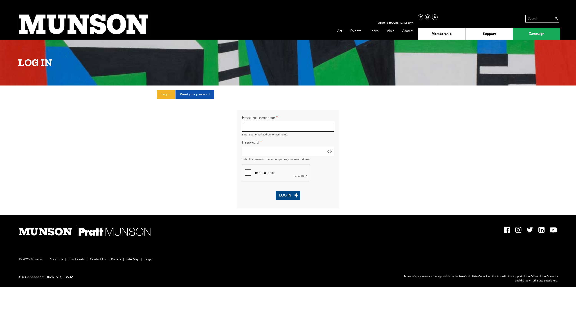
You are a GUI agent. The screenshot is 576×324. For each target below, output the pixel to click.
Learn (374, 30)
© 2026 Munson (30, 259)
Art (339, 30)
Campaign (536, 33)
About (407, 30)
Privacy (116, 259)
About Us (56, 259)
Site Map (132, 259)
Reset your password (195, 94)
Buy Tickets (76, 259)
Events (355, 30)
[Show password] (329, 151)
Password (250, 142)
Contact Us (98, 259)
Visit (390, 30)
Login (149, 259)
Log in (168, 95)
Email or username (258, 118)
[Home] (84, 24)
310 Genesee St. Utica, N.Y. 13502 (45, 276)
